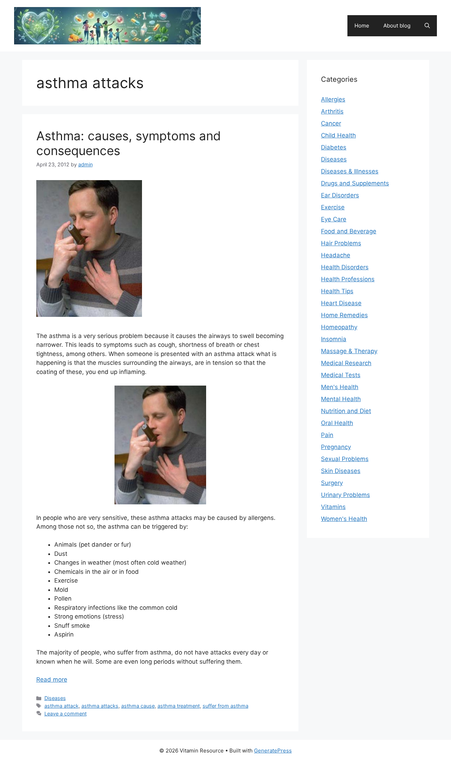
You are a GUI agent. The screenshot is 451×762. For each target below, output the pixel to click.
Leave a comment (65, 714)
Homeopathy (339, 327)
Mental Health (341, 398)
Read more (51, 679)
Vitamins (333, 506)
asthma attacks (99, 706)
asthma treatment (178, 706)
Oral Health (337, 422)
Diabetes (333, 147)
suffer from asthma (225, 706)
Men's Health (339, 387)
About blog (396, 25)
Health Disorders (345, 267)
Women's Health (344, 518)
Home (361, 25)
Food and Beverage (348, 231)
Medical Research (346, 363)
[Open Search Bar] (427, 25)
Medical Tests (340, 375)
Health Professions (348, 279)
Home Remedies (344, 315)
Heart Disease (341, 303)
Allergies (333, 99)
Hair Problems (341, 243)
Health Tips (337, 291)
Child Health (338, 135)
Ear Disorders (340, 195)
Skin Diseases (340, 470)
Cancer (331, 123)
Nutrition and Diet (346, 410)
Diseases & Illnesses (349, 171)
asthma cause (138, 706)
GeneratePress (273, 750)
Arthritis (332, 111)
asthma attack (61, 706)
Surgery (332, 482)
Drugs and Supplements (355, 183)
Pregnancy (336, 446)
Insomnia (333, 339)
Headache (335, 255)
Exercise (333, 207)
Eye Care (333, 219)
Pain (327, 434)
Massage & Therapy (349, 351)
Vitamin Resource (245, 22)
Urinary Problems (345, 494)
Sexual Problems (345, 458)
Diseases (55, 698)
